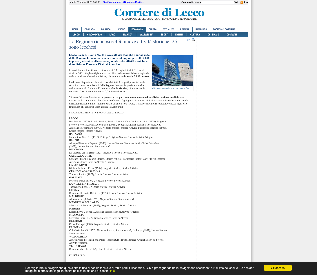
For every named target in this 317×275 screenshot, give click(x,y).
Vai (236, 2)
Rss (245, 2)
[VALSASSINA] (146, 34)
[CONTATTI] (232, 34)
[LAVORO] (121, 29)
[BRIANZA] (127, 34)
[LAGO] (112, 34)
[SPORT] (164, 34)
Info (112, 271)
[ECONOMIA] (137, 29)
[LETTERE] (185, 29)
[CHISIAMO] (213, 34)
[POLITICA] (106, 29)
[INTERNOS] (201, 29)
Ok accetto (278, 268)
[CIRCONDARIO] (95, 34)
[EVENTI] (179, 34)
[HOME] (75, 29)
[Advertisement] (223, 52)
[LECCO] (76, 34)
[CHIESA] (153, 29)
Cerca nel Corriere (191, 2)
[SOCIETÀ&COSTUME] (224, 29)
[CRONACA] (90, 29)
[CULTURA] (195, 34)
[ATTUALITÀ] (168, 29)
